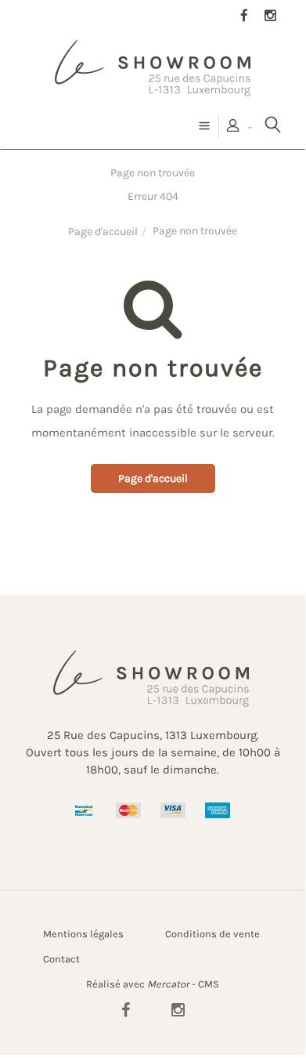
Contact (61, 959)
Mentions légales (83, 934)
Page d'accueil (103, 231)
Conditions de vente (212, 934)
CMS (208, 984)
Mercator (168, 984)
